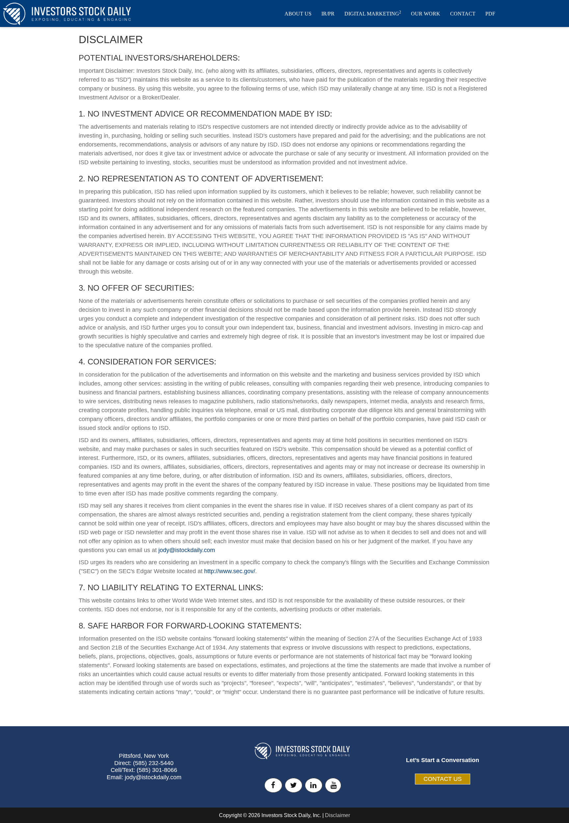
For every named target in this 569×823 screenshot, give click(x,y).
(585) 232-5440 (153, 763)
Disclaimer (337, 815)
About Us (298, 13)
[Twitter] (293, 785)
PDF (490, 13)
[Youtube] (333, 785)
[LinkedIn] (313, 785)
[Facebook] (273, 785)
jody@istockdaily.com (186, 550)
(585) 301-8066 (157, 770)
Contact (462, 13)
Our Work (425, 13)
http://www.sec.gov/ (229, 571)
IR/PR (328, 13)
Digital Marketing (372, 13)
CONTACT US (442, 779)
